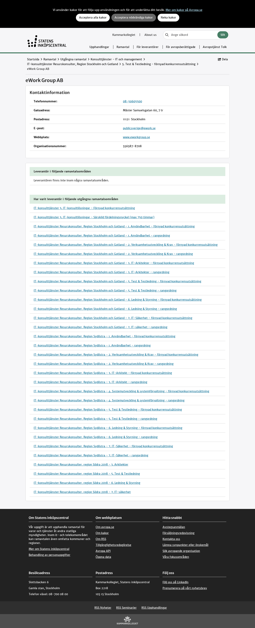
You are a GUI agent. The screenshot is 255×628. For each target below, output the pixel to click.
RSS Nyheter (102, 607)
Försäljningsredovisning (178, 533)
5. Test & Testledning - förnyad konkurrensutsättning (158, 64)
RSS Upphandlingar (154, 607)
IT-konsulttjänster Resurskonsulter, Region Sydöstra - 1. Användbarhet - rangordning (92, 345)
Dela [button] (225, 59)
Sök (223, 34)
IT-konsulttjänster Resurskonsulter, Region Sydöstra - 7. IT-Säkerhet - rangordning (91, 455)
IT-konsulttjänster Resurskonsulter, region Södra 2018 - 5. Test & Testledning (87, 473)
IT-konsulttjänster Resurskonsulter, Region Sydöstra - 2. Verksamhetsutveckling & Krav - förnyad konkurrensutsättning (116, 354)
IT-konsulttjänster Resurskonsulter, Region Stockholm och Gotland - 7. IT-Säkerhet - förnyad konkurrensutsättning (113, 318)
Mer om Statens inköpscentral (49, 549)
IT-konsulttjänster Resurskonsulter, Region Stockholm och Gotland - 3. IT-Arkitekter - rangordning (101, 272)
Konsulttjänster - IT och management (116, 59)
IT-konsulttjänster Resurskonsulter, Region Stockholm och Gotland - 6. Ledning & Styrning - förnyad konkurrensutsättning (118, 299)
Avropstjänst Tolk (215, 47)
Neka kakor (168, 17)
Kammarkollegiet (124, 35)
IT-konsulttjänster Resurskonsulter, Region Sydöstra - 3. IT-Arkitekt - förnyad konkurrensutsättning (103, 373)
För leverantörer (148, 47)
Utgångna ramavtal (73, 59)
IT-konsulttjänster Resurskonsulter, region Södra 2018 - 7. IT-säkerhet (82, 492)
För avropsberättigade (180, 47)
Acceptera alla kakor (93, 17)
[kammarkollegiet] (127, 621)
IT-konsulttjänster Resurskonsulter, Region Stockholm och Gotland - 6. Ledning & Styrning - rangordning (105, 309)
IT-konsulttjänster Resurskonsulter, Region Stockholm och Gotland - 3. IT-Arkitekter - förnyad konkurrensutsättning (114, 263)
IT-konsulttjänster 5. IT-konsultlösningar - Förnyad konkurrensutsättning (84, 208)
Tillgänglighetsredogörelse (113, 545)
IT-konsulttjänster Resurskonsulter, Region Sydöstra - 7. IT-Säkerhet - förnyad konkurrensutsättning (103, 446)
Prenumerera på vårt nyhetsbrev (185, 588)
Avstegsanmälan (174, 527)
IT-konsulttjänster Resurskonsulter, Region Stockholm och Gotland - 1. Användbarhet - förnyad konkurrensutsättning (114, 226)
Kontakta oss (171, 539)
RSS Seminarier (126, 607)
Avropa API (103, 551)
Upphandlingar (99, 47)
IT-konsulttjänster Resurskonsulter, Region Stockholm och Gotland (72, 64)
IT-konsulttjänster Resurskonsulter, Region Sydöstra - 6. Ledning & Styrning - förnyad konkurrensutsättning (108, 428)
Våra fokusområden (176, 557)
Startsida (33, 59)
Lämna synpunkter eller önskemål (185, 545)
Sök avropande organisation (181, 551)
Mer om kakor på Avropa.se (184, 10)
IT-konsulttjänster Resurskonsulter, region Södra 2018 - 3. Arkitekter (81, 464)
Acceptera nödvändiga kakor (134, 17)
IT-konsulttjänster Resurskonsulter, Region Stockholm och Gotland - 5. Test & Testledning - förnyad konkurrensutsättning (117, 281)
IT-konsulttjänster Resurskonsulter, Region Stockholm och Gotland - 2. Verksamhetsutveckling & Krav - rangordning (113, 254)
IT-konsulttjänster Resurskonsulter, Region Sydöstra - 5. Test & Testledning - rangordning (95, 419)
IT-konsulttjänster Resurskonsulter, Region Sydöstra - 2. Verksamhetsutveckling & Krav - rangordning (104, 364)
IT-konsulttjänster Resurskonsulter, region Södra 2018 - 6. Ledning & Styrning (87, 483)
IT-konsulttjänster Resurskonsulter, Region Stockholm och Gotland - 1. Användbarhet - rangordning (102, 235)
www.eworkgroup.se (136, 137)
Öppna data (103, 557)
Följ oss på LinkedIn (175, 582)
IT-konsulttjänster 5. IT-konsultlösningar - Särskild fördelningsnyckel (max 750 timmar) (94, 217)
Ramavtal (123, 47)
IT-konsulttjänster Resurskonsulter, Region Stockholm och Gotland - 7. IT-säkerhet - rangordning (100, 327)
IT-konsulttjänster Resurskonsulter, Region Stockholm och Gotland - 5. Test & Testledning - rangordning (105, 290)
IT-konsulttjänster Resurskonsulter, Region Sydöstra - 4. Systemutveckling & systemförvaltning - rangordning (109, 400)
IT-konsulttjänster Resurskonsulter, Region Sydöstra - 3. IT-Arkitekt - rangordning (90, 382)
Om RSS (101, 539)
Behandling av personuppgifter (49, 555)
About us (150, 35)
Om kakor (102, 533)
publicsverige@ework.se (139, 128)
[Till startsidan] (47, 40)
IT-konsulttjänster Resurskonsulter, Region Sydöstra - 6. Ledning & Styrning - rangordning (96, 437)
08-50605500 (132, 101)
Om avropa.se (105, 527)
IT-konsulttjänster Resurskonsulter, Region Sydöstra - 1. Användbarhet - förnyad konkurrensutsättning (104, 336)
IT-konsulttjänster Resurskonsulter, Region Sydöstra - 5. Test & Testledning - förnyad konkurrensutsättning (108, 409)
